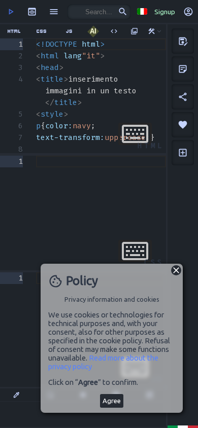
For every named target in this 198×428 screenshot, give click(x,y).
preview (32, 12)
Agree (112, 401)
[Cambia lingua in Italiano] (142, 11)
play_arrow (11, 12)
